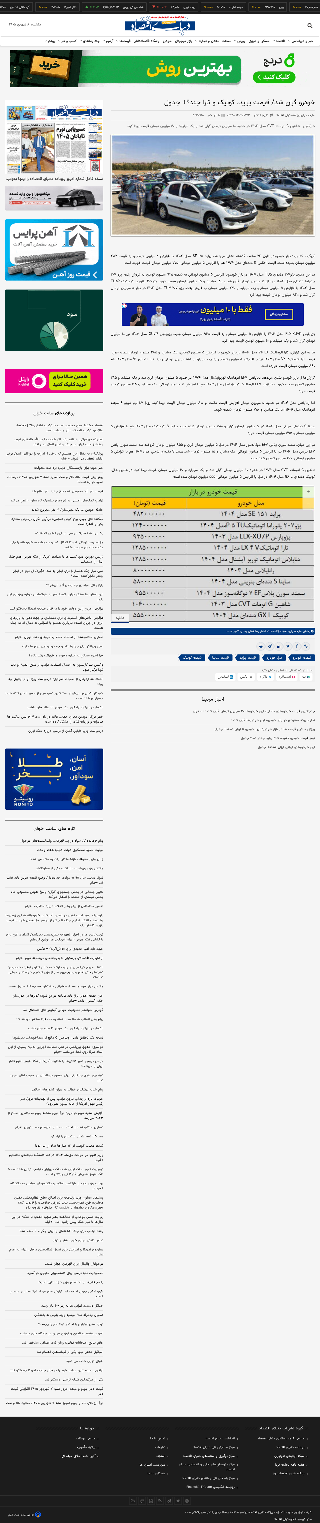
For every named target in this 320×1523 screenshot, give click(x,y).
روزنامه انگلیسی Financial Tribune (210, 1487)
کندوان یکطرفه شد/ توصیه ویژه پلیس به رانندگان (68, 1315)
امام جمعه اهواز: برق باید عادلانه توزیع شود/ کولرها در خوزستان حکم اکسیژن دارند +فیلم (57, 998)
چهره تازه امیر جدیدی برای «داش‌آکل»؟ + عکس (70, 948)
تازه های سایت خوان (54, 828)
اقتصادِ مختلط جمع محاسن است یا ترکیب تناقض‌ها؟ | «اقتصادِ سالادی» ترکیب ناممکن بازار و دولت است (59, 428)
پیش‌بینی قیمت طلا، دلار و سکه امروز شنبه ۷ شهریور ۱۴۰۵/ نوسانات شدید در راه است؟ (55, 480)
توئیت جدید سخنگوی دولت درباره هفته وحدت (70, 850)
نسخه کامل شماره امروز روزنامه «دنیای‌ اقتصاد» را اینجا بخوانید (54, 179)
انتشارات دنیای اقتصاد (220, 1438)
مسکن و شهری (259, 41)
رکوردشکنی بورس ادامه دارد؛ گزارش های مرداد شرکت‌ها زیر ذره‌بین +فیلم (56, 1294)
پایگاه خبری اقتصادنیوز (288, 1473)
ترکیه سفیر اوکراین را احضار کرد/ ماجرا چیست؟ (70, 1324)
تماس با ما (157, 1438)
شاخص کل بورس (103, 7)
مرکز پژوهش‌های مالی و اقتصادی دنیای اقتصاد (207, 1467)
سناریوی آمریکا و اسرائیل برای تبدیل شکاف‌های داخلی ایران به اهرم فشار (56, 1252)
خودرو (167, 41)
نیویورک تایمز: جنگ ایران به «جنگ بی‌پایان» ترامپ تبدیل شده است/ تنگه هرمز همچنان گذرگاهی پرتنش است (55, 1172)
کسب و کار (68, 41)
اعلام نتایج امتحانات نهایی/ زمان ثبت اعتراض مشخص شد (62, 1342)
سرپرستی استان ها (152, 1464)
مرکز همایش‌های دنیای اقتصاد (213, 1447)
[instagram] (187, 1501)
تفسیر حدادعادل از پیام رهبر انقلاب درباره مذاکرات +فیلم (64, 906)
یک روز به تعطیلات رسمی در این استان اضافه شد (68, 533)
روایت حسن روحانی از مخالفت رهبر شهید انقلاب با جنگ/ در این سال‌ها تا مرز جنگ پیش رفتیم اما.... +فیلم (57, 1219)
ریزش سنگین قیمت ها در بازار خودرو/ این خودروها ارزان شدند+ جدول (264, 729)
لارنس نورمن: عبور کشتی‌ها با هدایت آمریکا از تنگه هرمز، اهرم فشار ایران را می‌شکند (56, 559)
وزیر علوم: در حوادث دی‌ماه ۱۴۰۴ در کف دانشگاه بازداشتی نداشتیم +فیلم (56, 1158)
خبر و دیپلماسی (302, 41)
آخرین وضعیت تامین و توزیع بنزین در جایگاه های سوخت (61, 1333)
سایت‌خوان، (294, 631)
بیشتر (50, 41)
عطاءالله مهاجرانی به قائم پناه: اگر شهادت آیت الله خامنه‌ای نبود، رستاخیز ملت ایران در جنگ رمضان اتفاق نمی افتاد (58, 442)
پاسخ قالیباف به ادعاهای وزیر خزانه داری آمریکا (70, 1282)
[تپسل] (124, 305)
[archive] (133, 1501)
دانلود (120, 618)
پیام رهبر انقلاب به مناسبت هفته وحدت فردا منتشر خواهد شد (59, 1019)
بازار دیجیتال (183, 41)
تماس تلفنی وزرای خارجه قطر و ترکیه (77, 1240)
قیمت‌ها (124, 41)
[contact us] (142, 1501)
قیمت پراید (248, 657)
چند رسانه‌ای (91, 41)
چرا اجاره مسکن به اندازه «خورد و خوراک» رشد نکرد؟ (66, 655)
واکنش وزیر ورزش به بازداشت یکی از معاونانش (69, 868)
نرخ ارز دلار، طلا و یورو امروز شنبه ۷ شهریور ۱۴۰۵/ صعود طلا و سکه (54, 1403)
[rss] (160, 1501)
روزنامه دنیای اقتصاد (290, 1447)
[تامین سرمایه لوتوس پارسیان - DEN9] (54, 320)
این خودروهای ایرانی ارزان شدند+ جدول (286, 747)
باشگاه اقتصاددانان (147, 41)
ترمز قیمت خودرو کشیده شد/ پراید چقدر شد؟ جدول (278, 738)
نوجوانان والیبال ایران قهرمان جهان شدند (74, 1263)
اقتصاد (280, 41)
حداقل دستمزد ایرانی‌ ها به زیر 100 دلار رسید (72, 1305)
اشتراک (160, 1456)
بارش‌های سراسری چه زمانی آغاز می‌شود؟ (74, 585)
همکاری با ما (156, 1473)
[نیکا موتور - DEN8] (54, 198)
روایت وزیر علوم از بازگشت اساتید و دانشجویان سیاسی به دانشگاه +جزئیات (56, 1186)
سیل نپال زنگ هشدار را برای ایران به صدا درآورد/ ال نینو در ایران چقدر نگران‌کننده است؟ (57, 574)
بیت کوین (159, 7)
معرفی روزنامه (86, 1438)
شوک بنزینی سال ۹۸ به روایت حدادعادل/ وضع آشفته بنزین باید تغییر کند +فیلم (54, 880)
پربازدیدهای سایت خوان (54, 413)
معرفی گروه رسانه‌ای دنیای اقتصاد (280, 1438)
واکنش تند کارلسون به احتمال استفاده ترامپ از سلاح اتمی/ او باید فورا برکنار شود (57, 667)
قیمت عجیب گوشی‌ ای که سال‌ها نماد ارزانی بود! (69, 1145)
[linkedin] (279, 646)
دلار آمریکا (40, 7)
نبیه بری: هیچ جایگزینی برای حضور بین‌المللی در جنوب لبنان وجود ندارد (56, 1078)
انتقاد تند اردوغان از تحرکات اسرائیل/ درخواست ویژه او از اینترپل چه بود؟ (55, 682)
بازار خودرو (274, 657)
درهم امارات (206, 7)
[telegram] (270, 646)
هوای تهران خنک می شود (84, 1361)
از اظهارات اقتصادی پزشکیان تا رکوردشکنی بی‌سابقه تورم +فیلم (59, 958)
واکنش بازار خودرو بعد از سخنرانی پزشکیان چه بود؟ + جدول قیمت (55, 986)
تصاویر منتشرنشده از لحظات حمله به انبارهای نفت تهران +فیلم (59, 637)
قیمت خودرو (302, 657)
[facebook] (297, 646)
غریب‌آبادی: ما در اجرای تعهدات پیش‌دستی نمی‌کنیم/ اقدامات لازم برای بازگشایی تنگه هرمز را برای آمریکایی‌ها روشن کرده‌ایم (54, 937)
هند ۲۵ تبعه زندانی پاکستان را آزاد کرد (76, 1136)
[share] (151, 1501)
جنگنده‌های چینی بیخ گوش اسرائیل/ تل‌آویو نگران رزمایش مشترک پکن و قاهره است (56, 522)
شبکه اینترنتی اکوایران (289, 1456)
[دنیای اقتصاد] (160, 26)
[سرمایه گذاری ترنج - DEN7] (160, 68)
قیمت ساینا (220, 657)
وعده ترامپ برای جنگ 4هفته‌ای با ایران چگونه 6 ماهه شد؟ (61, 1231)
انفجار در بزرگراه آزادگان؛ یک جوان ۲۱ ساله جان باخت (65, 707)
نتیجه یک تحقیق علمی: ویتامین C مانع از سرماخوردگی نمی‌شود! (57, 1037)
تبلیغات (160, 1447)
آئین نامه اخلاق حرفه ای (79, 1456)
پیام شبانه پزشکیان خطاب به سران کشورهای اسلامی (67, 1089)
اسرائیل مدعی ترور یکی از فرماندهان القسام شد (70, 1352)
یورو (251, 7)
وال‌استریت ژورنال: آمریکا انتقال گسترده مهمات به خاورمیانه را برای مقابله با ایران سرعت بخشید (56, 545)
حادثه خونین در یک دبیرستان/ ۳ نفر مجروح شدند (67, 509)
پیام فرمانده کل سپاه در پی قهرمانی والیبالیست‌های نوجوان (61, 840)
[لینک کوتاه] (306, 646)
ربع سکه (297, 7)
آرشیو (109, 41)
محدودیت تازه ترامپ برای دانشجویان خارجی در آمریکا (65, 1273)
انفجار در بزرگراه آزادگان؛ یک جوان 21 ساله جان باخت (65, 1028)
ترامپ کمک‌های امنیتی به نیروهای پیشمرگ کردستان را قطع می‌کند (56, 500)
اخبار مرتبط (213, 699)
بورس (241, 41)
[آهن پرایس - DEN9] (54, 250)
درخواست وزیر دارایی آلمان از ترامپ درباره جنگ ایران (65, 731)
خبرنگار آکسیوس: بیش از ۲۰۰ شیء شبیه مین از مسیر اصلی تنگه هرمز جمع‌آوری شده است (54, 696)
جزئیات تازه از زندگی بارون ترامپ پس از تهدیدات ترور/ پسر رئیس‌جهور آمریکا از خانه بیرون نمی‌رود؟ (61, 1101)
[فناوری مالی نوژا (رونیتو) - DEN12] (54, 779)
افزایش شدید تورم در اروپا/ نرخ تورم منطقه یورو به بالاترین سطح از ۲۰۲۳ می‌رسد (55, 1116)
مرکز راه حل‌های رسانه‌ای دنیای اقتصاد (208, 1478)
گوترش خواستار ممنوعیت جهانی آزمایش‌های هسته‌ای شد (63, 1010)
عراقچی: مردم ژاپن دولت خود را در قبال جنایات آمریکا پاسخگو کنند (56, 608)
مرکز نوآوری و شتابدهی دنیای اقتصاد (209, 1456)
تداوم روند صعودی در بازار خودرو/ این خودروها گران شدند (273, 720)
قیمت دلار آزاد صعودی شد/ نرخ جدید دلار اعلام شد (67, 491)
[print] (261, 646)
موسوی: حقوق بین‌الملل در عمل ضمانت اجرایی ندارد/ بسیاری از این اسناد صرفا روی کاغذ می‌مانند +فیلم (55, 1050)
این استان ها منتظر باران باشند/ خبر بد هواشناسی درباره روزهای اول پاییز (55, 597)
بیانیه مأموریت (85, 1447)
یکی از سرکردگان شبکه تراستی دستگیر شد (74, 1379)
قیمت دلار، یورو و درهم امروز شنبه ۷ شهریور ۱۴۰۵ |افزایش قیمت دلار (56, 1391)
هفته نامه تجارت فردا (289, 1464)
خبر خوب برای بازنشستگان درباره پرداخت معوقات (68, 467)
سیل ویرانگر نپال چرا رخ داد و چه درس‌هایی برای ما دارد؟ (62, 646)
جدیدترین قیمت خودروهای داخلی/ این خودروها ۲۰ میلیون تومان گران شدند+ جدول (254, 711)
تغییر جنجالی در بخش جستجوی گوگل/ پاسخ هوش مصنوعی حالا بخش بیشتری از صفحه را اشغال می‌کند (57, 895)
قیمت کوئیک (192, 657)
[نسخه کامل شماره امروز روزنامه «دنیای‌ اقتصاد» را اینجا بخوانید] (54, 137)
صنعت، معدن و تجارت (214, 41)
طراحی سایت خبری (24, 1515)
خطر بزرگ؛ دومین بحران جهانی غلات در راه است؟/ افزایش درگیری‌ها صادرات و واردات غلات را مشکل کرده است (55, 719)
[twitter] (288, 646)
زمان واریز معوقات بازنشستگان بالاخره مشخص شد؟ (66, 859)
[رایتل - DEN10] (54, 381)
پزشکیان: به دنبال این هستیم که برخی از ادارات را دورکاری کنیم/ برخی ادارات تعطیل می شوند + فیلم (54, 456)
